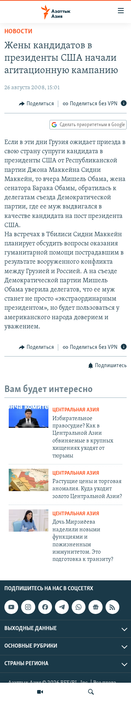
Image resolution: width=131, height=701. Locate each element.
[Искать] (91, 692)
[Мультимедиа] (40, 692)
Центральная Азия (75, 410)
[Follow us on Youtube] (11, 607)
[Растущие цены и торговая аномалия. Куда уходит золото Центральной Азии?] (28, 480)
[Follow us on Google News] (95, 607)
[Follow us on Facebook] (45, 607)
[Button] (36, 104)
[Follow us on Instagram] (28, 607)
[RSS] (112, 607)
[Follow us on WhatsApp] (79, 607)
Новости (18, 32)
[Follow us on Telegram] (62, 607)
